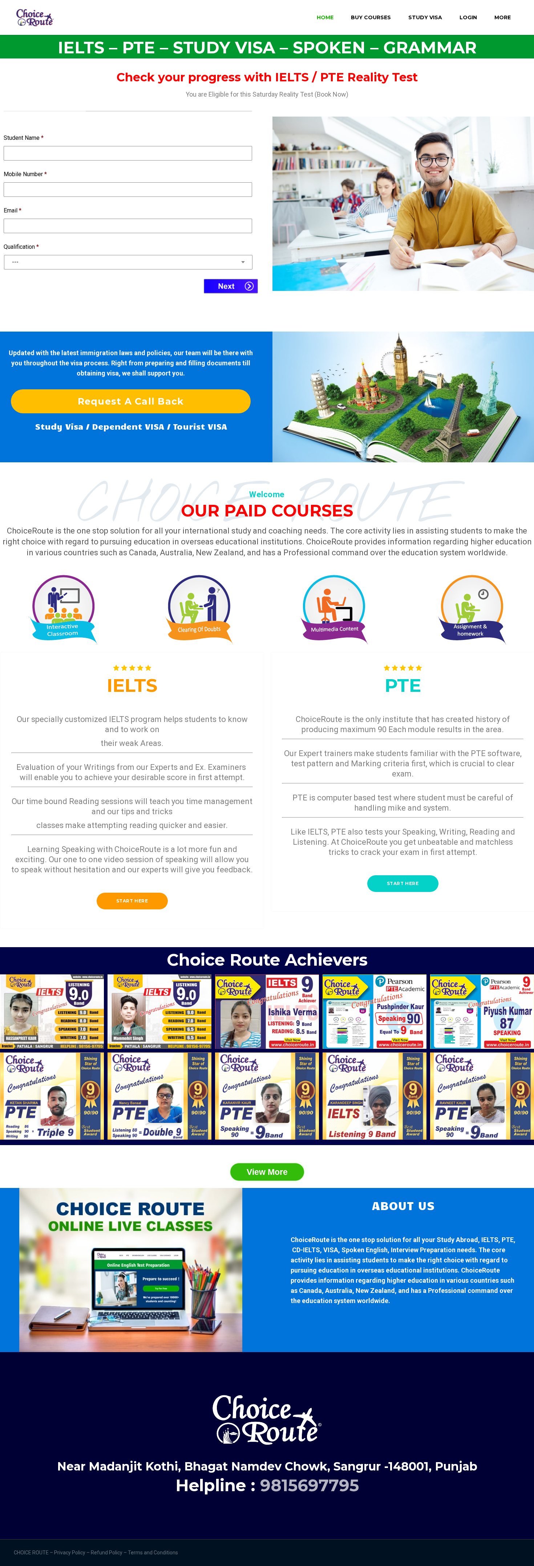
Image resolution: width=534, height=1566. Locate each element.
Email (12, 210)
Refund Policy (107, 1552)
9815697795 (309, 1485)
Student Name (24, 137)
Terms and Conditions (153, 1552)
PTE (508, 1240)
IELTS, (490, 1240)
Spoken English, (365, 1250)
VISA (330, 1250)
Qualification (21, 246)
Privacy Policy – (72, 1552)
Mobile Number (25, 174)
